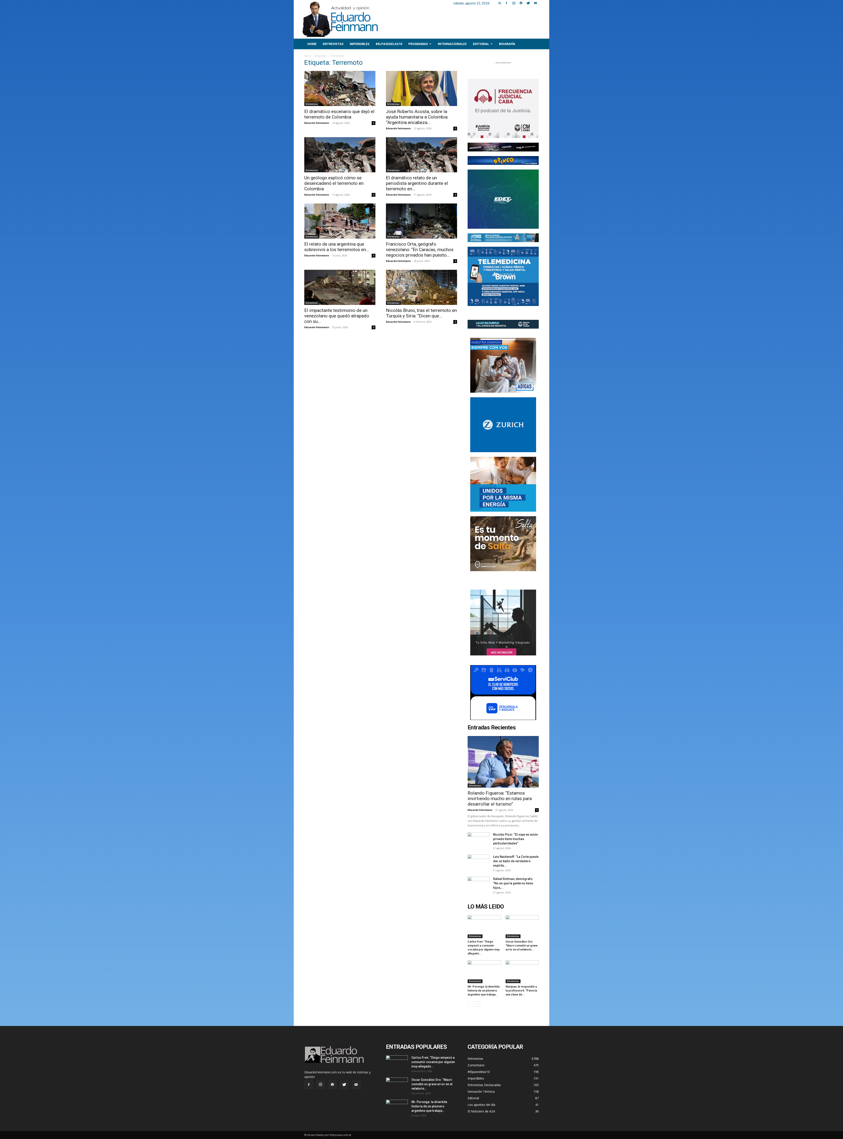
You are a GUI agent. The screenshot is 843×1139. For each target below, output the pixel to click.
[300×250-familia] (503, 365)
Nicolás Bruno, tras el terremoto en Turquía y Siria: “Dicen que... (421, 313)
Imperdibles (359, 44)
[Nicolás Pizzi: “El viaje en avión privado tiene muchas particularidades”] (479, 840)
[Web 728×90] (503, 237)
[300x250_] (503, 692)
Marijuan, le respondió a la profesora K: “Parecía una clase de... (521, 990)
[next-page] (477, 1004)
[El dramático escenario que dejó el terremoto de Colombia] (339, 88)
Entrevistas (333, 44)
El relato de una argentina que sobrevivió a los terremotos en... (336, 246)
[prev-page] (470, 1004)
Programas (418, 44)
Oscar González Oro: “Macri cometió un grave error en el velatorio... (522, 945)
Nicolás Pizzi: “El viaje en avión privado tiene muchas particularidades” (515, 839)
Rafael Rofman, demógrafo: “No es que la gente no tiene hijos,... (513, 883)
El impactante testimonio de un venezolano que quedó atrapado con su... (336, 316)
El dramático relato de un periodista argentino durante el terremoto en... (417, 183)
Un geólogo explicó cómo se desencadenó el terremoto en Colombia (334, 183)
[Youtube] (535, 3)
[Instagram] (513, 3)
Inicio (307, 56)
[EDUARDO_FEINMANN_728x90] (503, 147)
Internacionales (452, 44)
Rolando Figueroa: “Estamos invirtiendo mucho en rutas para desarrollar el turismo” (500, 798)
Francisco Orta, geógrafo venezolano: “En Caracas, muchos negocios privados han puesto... (420, 249)
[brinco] (503, 160)
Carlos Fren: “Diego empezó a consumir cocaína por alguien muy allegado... (433, 1062)
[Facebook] (506, 3)
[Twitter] (528, 3)
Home (312, 44)
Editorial (481, 44)
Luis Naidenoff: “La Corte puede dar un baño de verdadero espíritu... (516, 861)
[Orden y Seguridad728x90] (503, 324)
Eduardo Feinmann (316, 122)
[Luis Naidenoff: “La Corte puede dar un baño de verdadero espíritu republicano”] (479, 862)
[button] (500, 3)
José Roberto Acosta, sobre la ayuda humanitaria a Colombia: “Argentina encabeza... (417, 117)
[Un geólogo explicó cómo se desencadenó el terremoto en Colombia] (339, 154)
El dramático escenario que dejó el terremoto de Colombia (339, 114)
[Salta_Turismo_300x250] (503, 543)
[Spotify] (521, 3)
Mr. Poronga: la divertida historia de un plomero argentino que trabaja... (483, 990)
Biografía (507, 44)
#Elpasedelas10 (389, 44)
